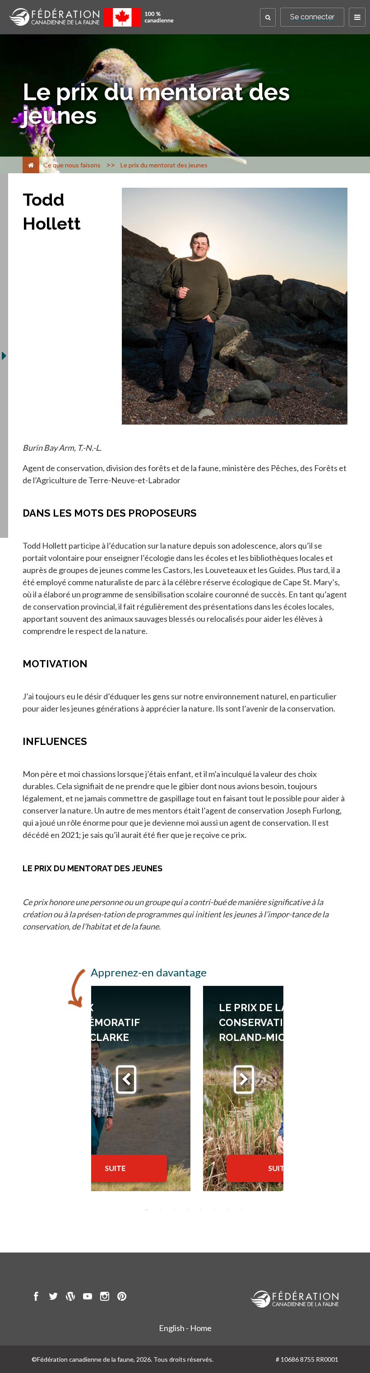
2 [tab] (160, 1209)
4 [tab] (187, 1209)
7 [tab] (227, 1209)
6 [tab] (214, 1209)
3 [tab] (173, 1209)
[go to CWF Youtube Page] (87, 1298)
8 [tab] (241, 1209)
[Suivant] (244, 1079)
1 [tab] (146, 1209)
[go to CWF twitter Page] (53, 1298)
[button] (268, 17)
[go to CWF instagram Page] (104, 1298)
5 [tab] (200, 1209)
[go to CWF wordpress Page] (70, 1298)
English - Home (185, 1328)
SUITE (115, 1168)
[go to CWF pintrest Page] (121, 1298)
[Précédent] (126, 1079)
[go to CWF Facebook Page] (36, 1298)
